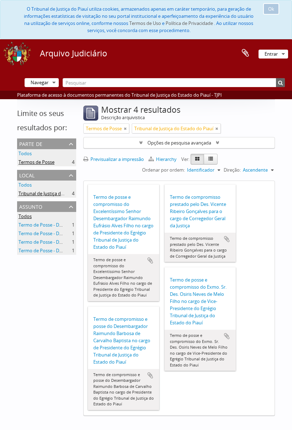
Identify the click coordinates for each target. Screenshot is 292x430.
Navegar (39, 82)
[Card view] (197, 159)
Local (27, 174)
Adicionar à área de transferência (150, 260)
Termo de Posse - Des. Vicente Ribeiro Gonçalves (69, 233)
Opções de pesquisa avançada (179, 143)
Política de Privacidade (189, 23)
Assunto (30, 206)
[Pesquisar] (280, 82)
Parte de (30, 143)
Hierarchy (166, 159)
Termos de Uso (145, 23)
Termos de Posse (36, 162)
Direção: (232, 170)
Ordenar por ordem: (163, 170)
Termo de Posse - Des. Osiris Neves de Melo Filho (70, 242)
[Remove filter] (125, 128)
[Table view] (211, 159)
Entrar (271, 54)
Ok (271, 9)
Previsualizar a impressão (116, 159)
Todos (25, 153)
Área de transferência (245, 53)
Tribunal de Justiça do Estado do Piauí (58, 193)
